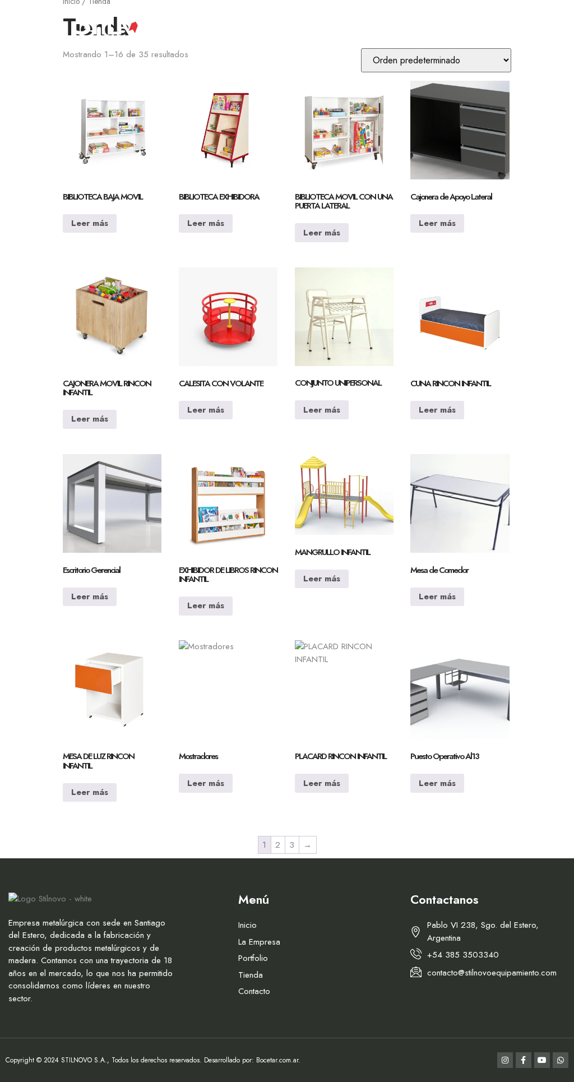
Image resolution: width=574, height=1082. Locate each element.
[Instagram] (505, 27)
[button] (37, 27)
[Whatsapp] (560, 27)
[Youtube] (542, 27)
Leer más (89, 223)
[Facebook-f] (523, 27)
